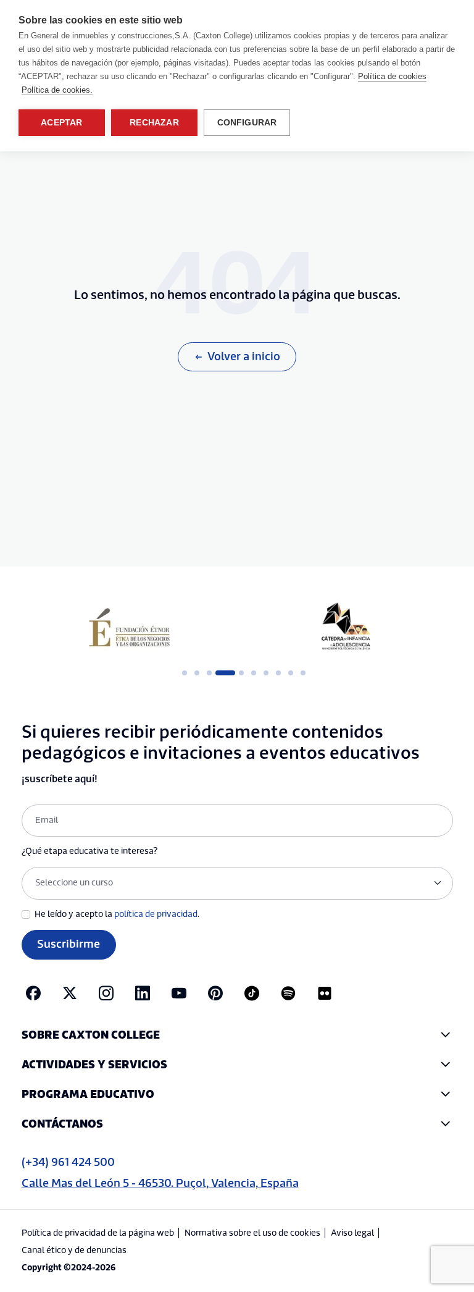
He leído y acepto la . (117, 914)
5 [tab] (241, 673)
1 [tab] (184, 673)
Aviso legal (352, 1233)
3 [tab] (209, 673)
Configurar (247, 122)
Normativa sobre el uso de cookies (252, 1233)
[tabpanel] (130, 627)
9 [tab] (291, 673)
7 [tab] (266, 673)
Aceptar (61, 122)
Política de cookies (392, 76)
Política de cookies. (57, 90)
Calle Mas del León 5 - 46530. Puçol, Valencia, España (160, 1183)
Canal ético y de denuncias (74, 1250)
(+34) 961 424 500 (68, 1162)
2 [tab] (197, 673)
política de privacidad (156, 914)
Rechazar (154, 122)
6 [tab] (253, 673)
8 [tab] (278, 673)
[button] (237, 1035)
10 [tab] (303, 673)
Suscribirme (68, 944)
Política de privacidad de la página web (98, 1233)
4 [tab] (221, 673)
